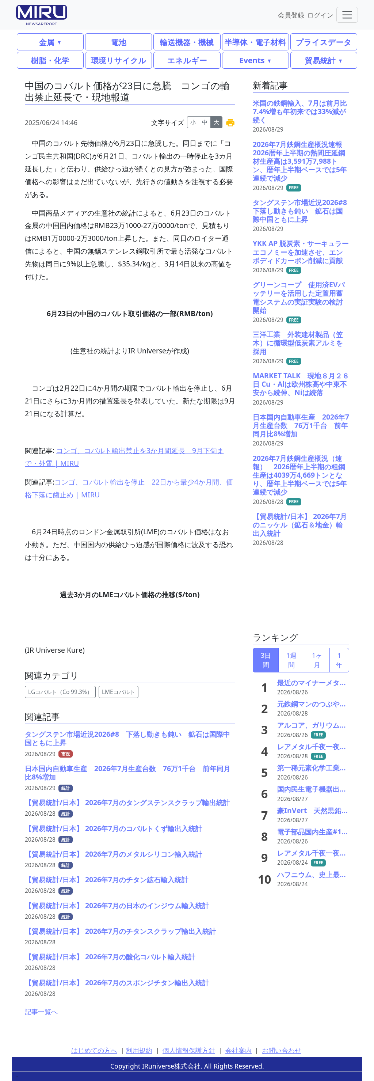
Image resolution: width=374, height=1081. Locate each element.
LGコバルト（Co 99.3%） (60, 692)
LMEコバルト (118, 692)
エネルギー (187, 60)
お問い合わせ (281, 1050)
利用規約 (139, 1050)
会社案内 (238, 1050)
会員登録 (291, 14)
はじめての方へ (94, 1050)
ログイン (320, 14)
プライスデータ (324, 42)
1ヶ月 (317, 660)
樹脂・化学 (50, 60)
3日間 (266, 660)
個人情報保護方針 (189, 1050)
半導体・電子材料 (255, 42)
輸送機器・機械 (187, 42)
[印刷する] (230, 122)
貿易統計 (320, 60)
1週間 (291, 660)
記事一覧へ (41, 1011)
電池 (118, 42)
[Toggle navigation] (347, 15)
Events (251, 60)
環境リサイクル (118, 60)
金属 (46, 42)
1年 (339, 660)
